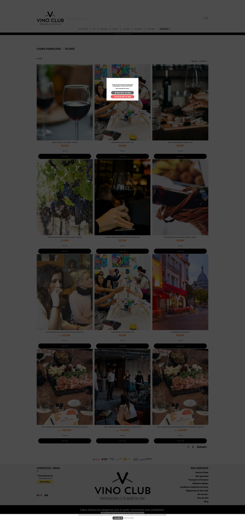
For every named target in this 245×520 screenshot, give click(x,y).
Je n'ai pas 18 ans (122, 92)
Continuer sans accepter (129, 517)
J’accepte (117, 518)
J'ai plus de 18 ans (122, 96)
